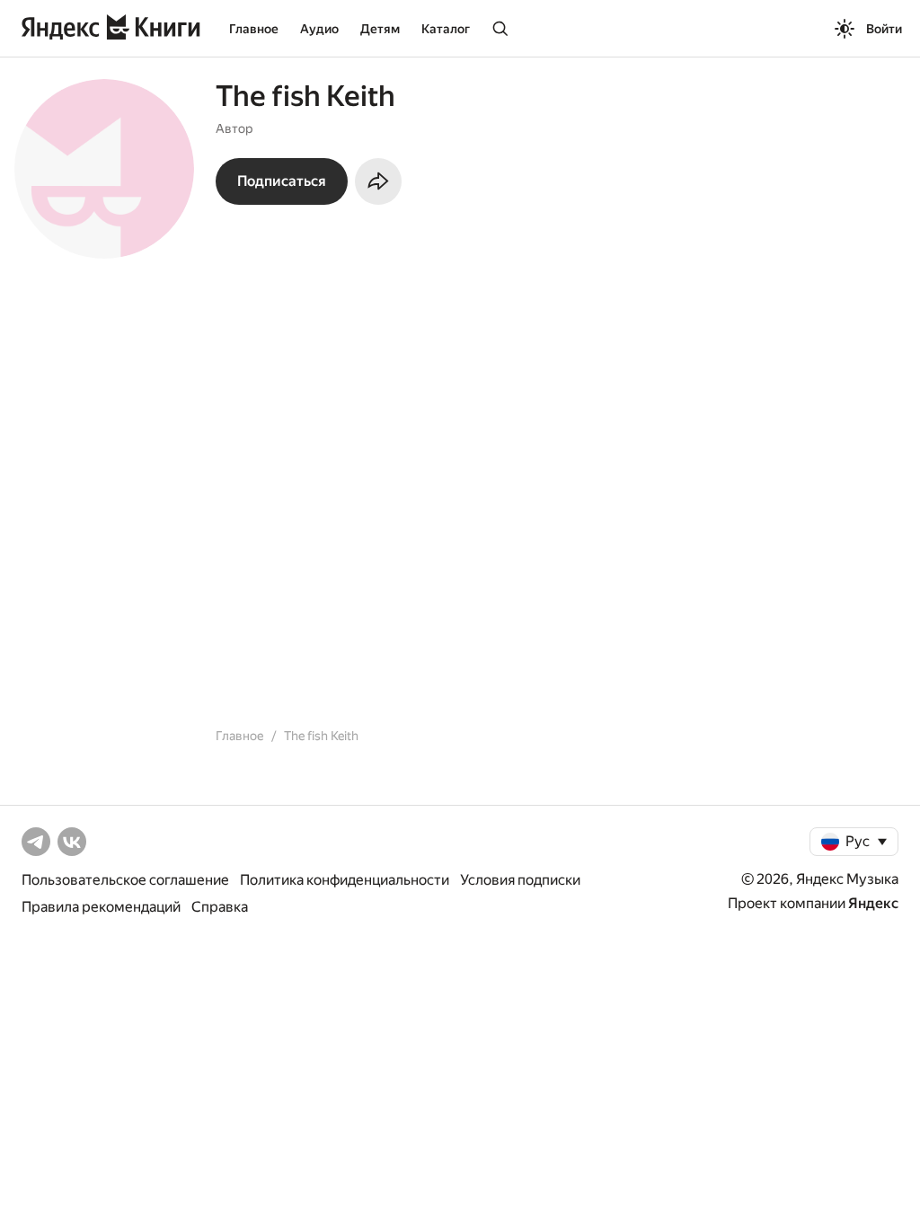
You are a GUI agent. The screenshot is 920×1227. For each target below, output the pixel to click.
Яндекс (873, 903)
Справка (219, 906)
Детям (380, 29)
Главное (254, 29)
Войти (884, 29)
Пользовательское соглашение (125, 879)
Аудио (319, 29)
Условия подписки (520, 879)
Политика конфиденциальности (344, 879)
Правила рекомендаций (101, 906)
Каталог (445, 29)
